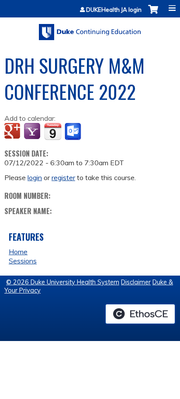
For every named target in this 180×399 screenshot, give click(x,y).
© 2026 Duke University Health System (62, 282)
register (63, 177)
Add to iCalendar (53, 131)
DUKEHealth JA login (114, 10)
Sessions (23, 260)
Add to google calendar (13, 131)
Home (18, 251)
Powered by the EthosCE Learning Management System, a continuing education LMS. (140, 314)
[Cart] (153, 13)
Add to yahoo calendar (33, 131)
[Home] (90, 29)
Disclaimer (136, 282)
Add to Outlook (74, 131)
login (35, 177)
